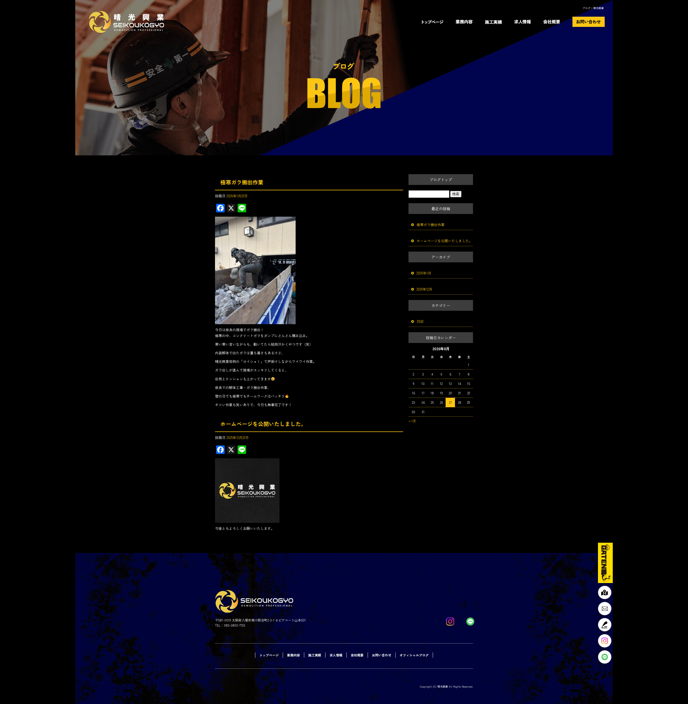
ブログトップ (440, 179)
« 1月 (412, 421)
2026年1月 (424, 273)
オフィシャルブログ (414, 655)
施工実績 (494, 22)
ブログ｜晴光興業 (593, 8)
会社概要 (555, 22)
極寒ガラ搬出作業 (241, 182)
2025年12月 (424, 289)
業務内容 (465, 22)
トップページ (434, 22)
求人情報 (523, 22)
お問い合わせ (592, 22)
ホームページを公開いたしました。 (263, 424)
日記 (420, 321)
